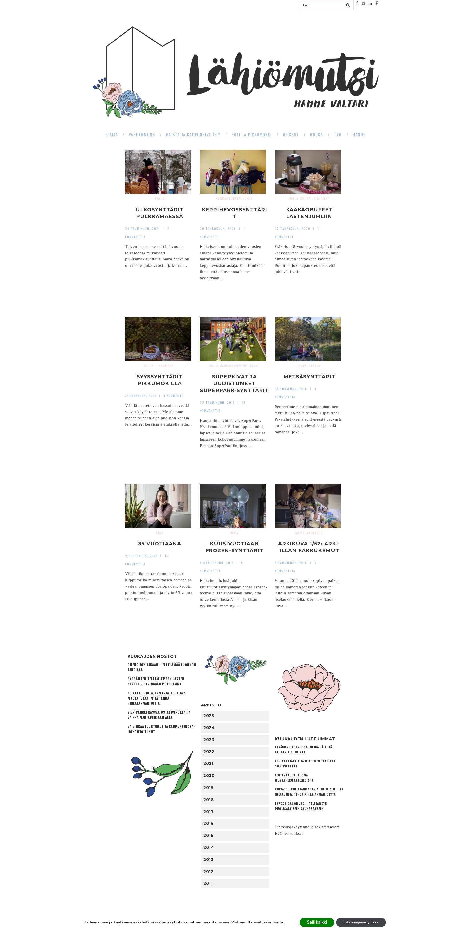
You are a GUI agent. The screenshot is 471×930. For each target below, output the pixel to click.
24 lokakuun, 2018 (291, 389)
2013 (208, 859)
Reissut (291, 135)
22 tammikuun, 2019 (217, 402)
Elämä (112, 135)
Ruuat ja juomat (314, 199)
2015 (208, 835)
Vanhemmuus (142, 135)
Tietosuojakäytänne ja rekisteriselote (307, 827)
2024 (209, 727)
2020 (209, 775)
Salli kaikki (317, 922)
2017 (208, 811)
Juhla (159, 199)
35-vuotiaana (159, 544)
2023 (208, 739)
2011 (208, 883)
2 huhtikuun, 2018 (141, 556)
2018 (208, 799)
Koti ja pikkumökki (252, 135)
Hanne (359, 135)
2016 (208, 823)
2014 (208, 847)
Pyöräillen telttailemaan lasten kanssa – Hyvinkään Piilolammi (156, 681)
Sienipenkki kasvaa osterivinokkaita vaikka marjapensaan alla (159, 715)
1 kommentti (174, 396)
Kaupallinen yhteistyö (240, 366)
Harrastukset (228, 199)
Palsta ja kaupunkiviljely (193, 135)
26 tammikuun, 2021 (142, 228)
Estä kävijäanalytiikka (361, 922)
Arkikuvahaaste (309, 533)
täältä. (278, 922)
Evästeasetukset (289, 833)
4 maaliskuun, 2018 (217, 563)
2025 (208, 715)
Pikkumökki (165, 366)
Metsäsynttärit (309, 377)
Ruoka (316, 135)
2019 (208, 787)
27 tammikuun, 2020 (292, 228)
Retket (315, 366)
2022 (208, 751)
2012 (208, 871)
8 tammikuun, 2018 (291, 563)
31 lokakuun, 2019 (141, 396)
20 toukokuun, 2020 (218, 228)
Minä (159, 533)
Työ (338, 135)
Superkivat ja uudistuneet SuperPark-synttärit (234, 383)
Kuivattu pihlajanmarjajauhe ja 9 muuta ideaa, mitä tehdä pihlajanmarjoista (157, 698)
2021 (208, 763)
